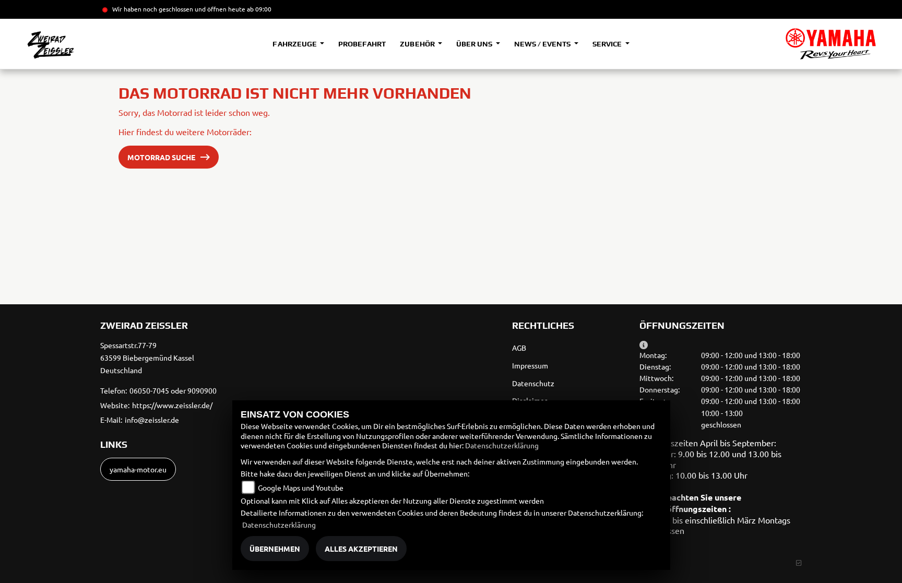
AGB (519, 347)
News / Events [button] (543, 44)
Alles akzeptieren (361, 548)
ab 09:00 (258, 9)
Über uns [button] (475, 44)
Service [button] (607, 44)
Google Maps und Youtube (300, 487)
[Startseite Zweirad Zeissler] (831, 44)
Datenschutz (533, 383)
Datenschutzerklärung (502, 445)
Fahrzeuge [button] (295, 44)
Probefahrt (362, 44)
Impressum (530, 365)
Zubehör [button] (418, 44)
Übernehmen (275, 548)
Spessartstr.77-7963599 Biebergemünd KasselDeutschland (147, 357)
